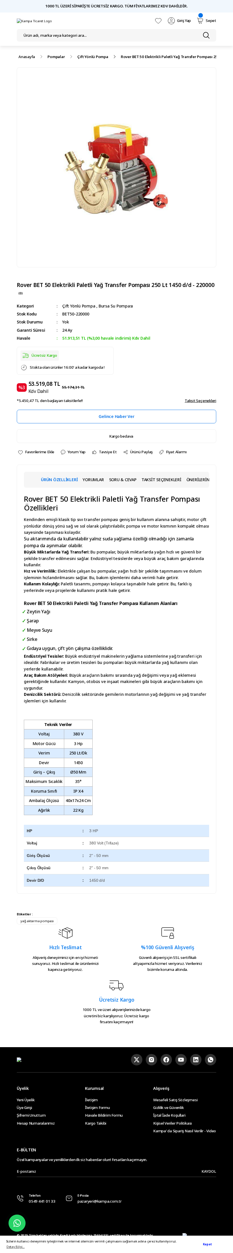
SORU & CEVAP (122, 479)
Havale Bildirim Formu (104, 1115)
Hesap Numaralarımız (36, 1123)
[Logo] (34, 20)
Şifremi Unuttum (31, 1115)
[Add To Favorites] (36, 452)
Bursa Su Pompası (116, 306)
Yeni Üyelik (26, 1099)
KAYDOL (208, 1171)
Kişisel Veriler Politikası (172, 1123)
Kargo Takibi (95, 1123)
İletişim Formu (97, 1107)
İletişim (91, 1099)
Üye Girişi (24, 1107)
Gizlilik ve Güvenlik (168, 1107)
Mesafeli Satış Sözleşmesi (175, 1099)
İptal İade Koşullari (169, 1115)
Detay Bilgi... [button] (16, 1246)
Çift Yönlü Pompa (78, 306)
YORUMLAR (93, 479)
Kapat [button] (207, 1244)
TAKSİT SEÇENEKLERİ (161, 479)
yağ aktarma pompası (37, 921)
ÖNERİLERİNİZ (199, 479)
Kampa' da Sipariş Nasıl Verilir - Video (184, 1130)
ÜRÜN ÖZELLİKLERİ (59, 479)
